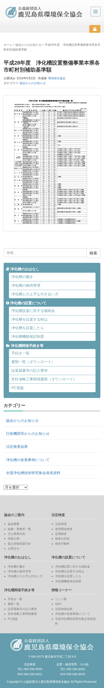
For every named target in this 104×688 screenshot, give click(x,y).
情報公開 (13, 538)
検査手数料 (62, 543)
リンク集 (61, 599)
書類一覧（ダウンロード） (33, 362)
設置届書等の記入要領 (29, 370)
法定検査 (61, 524)
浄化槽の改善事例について (28, 460)
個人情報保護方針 (19, 543)
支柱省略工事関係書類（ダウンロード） (44, 379)
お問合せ (13, 548)
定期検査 (61, 534)
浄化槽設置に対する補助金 (33, 311)
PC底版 (17, 388)
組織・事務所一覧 (19, 529)
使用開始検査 (64, 529)
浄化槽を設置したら (27, 328)
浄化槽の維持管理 (25, 285)
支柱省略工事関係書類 (22, 613)
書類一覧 (13, 604)
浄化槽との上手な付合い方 (25, 576)
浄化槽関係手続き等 (27, 346)
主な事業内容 (16, 534)
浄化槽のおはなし (24, 269)
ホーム (8, 44)
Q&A (58, 604)
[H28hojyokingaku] (52, 163)
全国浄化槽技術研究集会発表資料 (33, 473)
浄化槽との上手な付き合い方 (35, 294)
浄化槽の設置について (27, 303)
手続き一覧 (20, 353)
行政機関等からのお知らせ (28, 434)
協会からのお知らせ (28, 44)
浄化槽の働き (22, 277)
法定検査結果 (17, 447)
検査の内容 (62, 538)
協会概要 (13, 524)
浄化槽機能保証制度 (27, 336)
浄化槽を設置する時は (29, 319)
